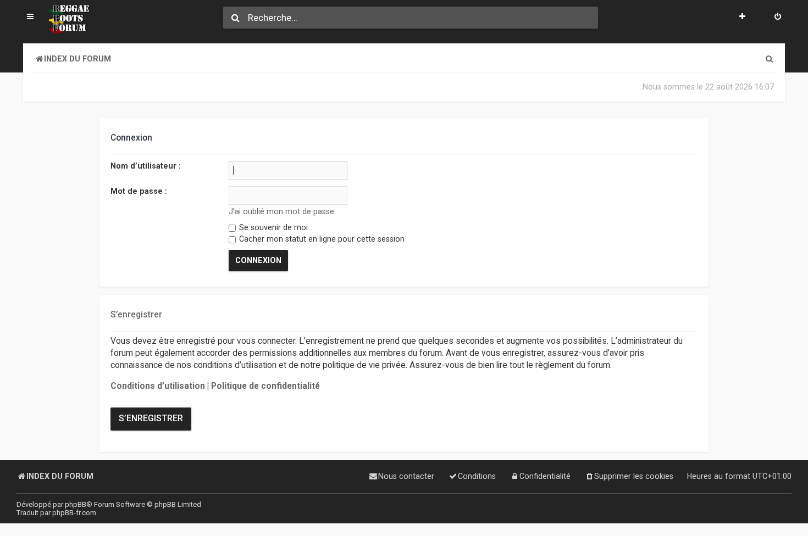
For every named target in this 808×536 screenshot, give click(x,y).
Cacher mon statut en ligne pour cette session (321, 239)
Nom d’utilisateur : (145, 165)
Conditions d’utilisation (157, 386)
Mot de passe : (138, 191)
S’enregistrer (151, 418)
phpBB (75, 504)
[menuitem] (778, 18)
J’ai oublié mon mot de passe (281, 211)
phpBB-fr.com (74, 513)
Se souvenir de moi (272, 227)
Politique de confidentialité (265, 386)
